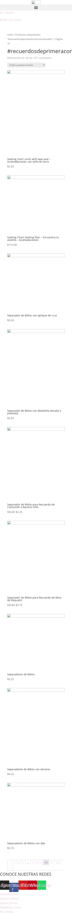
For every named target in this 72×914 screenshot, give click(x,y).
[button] (36, 7)
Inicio (10, 34)
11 (51, 862)
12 (57, 862)
